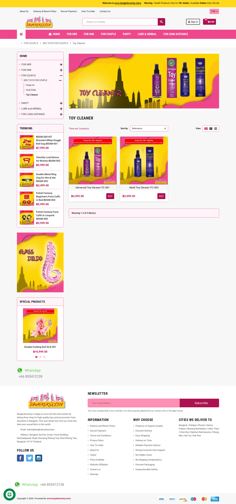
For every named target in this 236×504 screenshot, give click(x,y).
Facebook (20, 458)
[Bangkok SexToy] (39, 21)
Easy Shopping (142, 435)
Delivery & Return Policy (44, 11)
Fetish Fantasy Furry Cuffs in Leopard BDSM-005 (47, 215)
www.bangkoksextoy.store (59, 498)
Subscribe (201, 403)
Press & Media (97, 459)
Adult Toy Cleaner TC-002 (144, 187)
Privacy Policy (96, 440)
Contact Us (104, 11)
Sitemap (94, 474)
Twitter (29, 458)
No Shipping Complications (148, 459)
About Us (24, 11)
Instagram (38, 458)
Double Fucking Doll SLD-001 (40, 346)
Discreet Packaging (145, 464)
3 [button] (44, 357)
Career (93, 455)
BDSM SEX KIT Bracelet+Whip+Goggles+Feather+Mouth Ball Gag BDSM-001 (58, 140)
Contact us (95, 469)
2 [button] (40, 357)
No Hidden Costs (143, 455)
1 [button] (36, 357)
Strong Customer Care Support (150, 450)
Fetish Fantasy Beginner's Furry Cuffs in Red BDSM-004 (48, 196)
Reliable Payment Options (148, 445)
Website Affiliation (99, 464)
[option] (40, 330)
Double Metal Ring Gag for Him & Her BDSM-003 (46, 178)
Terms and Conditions (100, 435)
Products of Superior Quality (149, 426)
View (198, 128)
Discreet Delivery (143, 430)
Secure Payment (69, 11)
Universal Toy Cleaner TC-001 (93, 187)
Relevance (137, 128)
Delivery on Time (143, 440)
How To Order (88, 11)
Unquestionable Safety (146, 469)
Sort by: (124, 128)
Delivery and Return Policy (102, 426)
